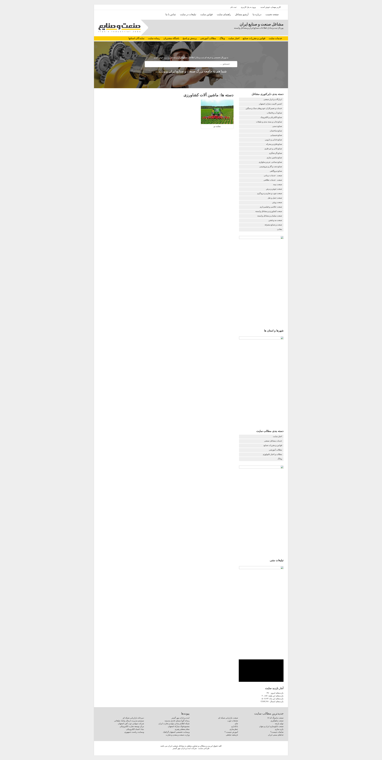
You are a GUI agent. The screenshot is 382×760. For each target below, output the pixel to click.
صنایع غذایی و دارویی (273, 140)
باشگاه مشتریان (171, 38)
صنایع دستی (277, 126)
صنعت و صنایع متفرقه (273, 225)
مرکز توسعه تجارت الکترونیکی (132, 726)
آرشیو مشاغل (241, 14)
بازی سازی (279, 729)
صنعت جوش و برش (274, 189)
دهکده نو (217, 126)
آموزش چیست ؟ (231, 732)
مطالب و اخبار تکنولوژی (272, 454)
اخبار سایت (233, 38)
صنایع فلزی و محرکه (274, 144)
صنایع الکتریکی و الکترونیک (271, 117)
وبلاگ (222, 38)
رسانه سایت (154, 38)
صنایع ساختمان (276, 131)
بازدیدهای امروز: (277, 693)
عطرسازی (233, 729)
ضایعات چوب (232, 721)
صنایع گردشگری (275, 153)
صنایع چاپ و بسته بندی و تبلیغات (269, 122)
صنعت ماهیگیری (277, 721)
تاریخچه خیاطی (232, 735)
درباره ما (257, 14)
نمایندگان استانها (136, 38)
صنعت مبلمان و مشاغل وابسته (269, 216)
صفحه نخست (272, 14)
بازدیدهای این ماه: (276, 698)
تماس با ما (170, 14)
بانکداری (234, 726)
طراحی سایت (203, 748)
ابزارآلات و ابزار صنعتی (273, 99)
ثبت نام (234, 7)
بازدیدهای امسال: (276, 701)
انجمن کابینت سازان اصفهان (270, 104)
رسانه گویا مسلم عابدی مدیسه (177, 721)
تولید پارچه (279, 723)
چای (236, 723)
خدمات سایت (275, 38)
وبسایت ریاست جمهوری (134, 732)
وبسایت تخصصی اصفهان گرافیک (176, 732)
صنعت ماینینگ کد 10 (275, 718)
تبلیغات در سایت (188, 14)
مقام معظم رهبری (182, 729)
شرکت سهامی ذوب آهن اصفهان (131, 723)
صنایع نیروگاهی (276, 171)
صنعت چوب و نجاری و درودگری (269, 193)
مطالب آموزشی (208, 38)
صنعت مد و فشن (275, 220)
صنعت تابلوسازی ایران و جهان (271, 726)
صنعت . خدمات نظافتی (273, 180)
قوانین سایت (206, 14)
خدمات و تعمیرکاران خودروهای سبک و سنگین (264, 108)
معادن (279, 229)
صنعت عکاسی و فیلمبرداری (271, 207)
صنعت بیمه (277, 184)
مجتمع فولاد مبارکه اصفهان (179, 726)
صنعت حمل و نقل (275, 198)
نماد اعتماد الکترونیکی (135, 729)
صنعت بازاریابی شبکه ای (228, 718)
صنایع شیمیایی (276, 135)
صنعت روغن (277, 202)
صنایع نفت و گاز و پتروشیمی (270, 166)
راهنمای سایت (224, 14)
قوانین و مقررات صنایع (254, 38)
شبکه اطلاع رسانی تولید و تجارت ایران (174, 723)
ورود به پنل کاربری (248, 7)
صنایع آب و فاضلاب (274, 113)
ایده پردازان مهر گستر (180, 718)
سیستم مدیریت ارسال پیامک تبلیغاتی (129, 721)
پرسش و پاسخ (190, 38)
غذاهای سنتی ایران (276, 735)
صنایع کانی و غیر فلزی (273, 148)
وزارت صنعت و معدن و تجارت (178, 735)
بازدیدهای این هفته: (275, 696)
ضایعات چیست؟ (277, 732)
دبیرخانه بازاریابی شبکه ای (133, 718)
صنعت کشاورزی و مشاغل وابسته (268, 211)
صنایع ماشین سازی (274, 157)
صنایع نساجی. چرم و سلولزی (270, 162)
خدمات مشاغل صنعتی (273, 441)
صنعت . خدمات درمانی (273, 175)
